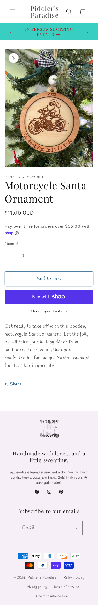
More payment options (49, 311)
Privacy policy (36, 587)
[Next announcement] (87, 32)
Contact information (52, 596)
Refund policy (74, 577)
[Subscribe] (75, 528)
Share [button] (16, 384)
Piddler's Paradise (41, 577)
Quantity (13, 244)
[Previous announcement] (10, 32)
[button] (13, 12)
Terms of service (66, 587)
